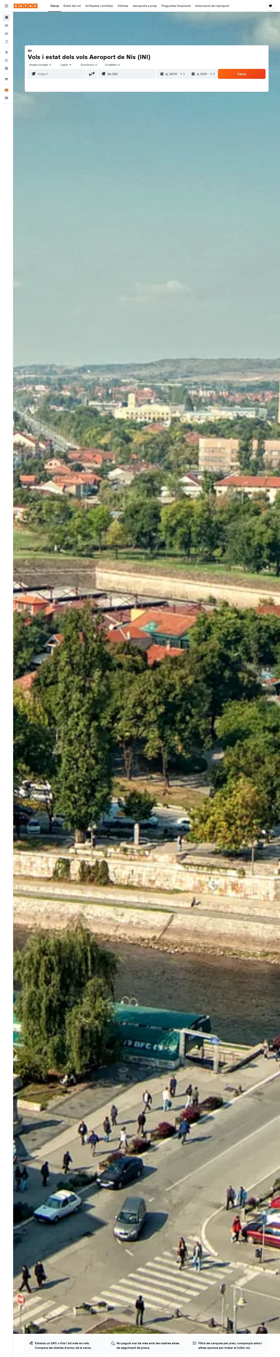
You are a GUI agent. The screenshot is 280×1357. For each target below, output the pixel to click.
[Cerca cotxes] (6, 33)
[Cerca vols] (6, 17)
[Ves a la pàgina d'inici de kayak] (26, 6)
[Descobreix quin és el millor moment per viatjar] (6, 68)
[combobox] (40, 65)
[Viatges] (6, 79)
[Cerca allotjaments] (6, 25)
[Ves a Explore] (6, 52)
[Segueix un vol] (6, 60)
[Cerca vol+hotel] (6, 41)
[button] (6, 6)
